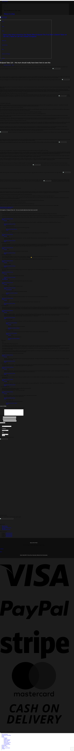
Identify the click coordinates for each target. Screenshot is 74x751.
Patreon (3, 748)
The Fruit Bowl (6, 743)
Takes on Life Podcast (6, 747)
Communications (43, 555)
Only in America (7, 740)
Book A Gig (4, 745)
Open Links (6, 741)
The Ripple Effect (7, 744)
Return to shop (9, 14)
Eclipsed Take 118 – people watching (6, 207)
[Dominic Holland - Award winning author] (3, 17)
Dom (13, 65)
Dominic (5, 220)
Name (1, 417)
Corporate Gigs (4, 746)
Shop (3, 736)
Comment (2, 415)
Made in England (7, 739)
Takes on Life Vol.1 (7, 742)
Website (1, 420)
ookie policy (35, 555)
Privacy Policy (30, 555)
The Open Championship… (7, 527)
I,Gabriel (5, 738)
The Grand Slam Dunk (6, 529)
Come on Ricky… (5, 526)
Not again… (4, 528)
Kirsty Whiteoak (5, 279)
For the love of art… (9, 534)
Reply (3, 219)
